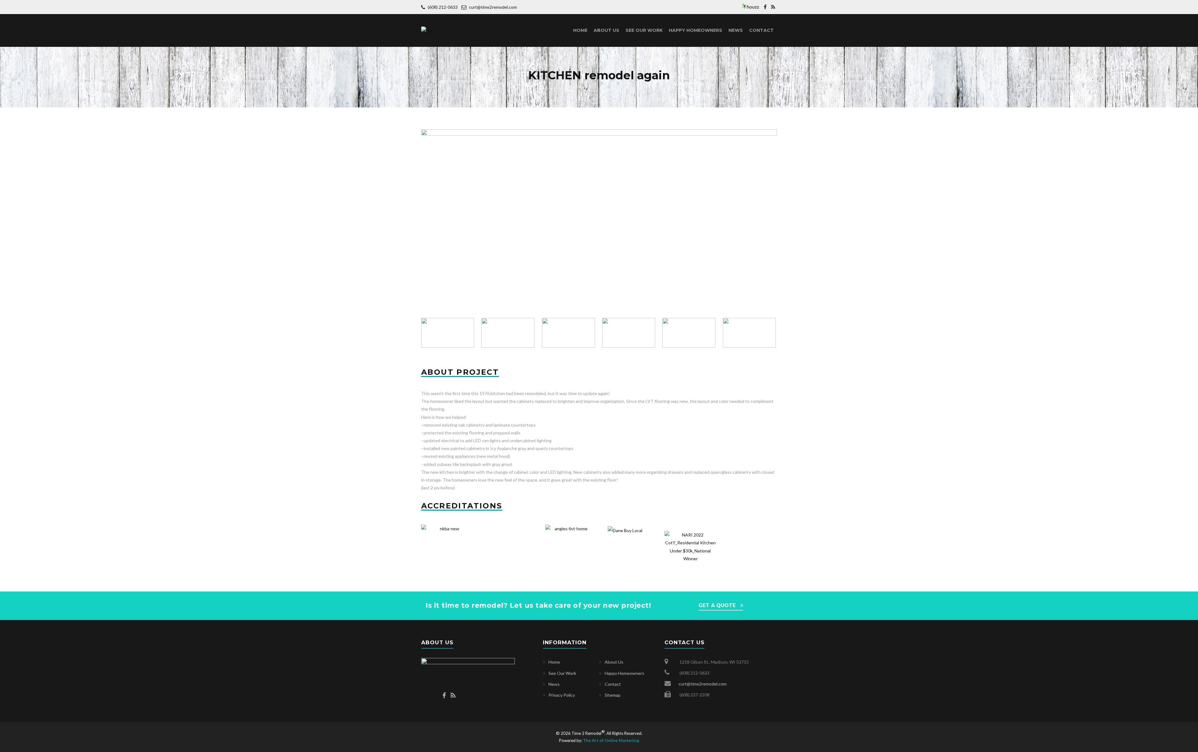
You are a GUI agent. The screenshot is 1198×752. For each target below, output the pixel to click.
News (735, 30)
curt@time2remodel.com (493, 7)
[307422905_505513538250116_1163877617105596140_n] (629, 333)
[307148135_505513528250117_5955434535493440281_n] (689, 333)
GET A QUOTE (717, 605)
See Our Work (644, 30)
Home (580, 30)
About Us (606, 30)
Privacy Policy (561, 695)
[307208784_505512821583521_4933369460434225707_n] (569, 333)
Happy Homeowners (695, 30)
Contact (761, 30)
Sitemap (613, 695)
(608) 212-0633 (443, 7)
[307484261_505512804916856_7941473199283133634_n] (508, 333)
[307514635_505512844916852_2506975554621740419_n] (599, 133)
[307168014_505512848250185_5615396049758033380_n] (448, 333)
